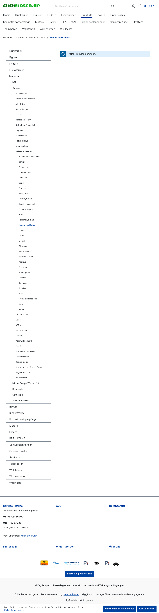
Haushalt (14, 76)
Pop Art (19, 346)
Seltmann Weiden (21, 400)
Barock (22, 162)
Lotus (18, 320)
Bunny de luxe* (23, 109)
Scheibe (22, 278)
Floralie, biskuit (25, 199)
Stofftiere (14, 457)
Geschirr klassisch (27, 204)
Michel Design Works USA (25, 383)
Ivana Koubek (22, 146)
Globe (21, 214)
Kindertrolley (16, 412)
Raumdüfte (17, 389)
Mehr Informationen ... (14, 610)
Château (19, 114)
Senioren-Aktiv (18, 451)
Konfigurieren (146, 608)
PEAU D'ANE (17, 438)
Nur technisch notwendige (119, 608)
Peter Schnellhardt (24, 341)
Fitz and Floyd (22, 141)
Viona (21, 309)
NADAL (19, 325)
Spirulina (22, 288)
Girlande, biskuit (26, 209)
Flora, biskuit (24, 193)
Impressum (10, 546)
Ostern (19, 335)
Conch (22, 183)
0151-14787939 (12, 522)
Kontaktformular (29, 535)
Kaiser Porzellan (24, 151)
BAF (14, 82)
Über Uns (114, 546)
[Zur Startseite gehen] (21, 5)
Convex (22, 188)
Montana (23, 241)
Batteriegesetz (61, 585)
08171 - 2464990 (13, 516)
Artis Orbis (20, 104)
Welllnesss (15, 482)
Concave (23, 178)
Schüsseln (17, 394)
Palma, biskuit (25, 251)
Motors (13, 425)
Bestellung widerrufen (79, 573)
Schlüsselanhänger (20, 444)
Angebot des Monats (25, 99)
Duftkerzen (16, 50)
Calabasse (23, 167)
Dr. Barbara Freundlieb (26, 125)
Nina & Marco (21, 330)
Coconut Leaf (25, 172)
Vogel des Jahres (24, 372)
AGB (58, 505)
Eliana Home (21, 135)
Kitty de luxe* (22, 314)
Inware (13, 406)
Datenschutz (117, 505)
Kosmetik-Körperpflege (22, 419)
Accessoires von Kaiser (29, 156)
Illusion (22, 230)
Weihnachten (21, 378)
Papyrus (22, 262)
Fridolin (13, 63)
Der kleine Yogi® (23, 120)
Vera (21, 304)
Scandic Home (22, 357)
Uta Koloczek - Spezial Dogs (29, 367)
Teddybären (16, 463)
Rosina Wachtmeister (25, 351)
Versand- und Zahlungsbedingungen (104, 585)
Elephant (19, 130)
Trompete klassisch (28, 299)
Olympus (23, 246)
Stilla (21, 293)
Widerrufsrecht (65, 546)
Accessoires (21, 93)
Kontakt (77, 585)
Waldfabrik (15, 470)
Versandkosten (71, 594)
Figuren (13, 57)
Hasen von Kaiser (27, 225)
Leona (21, 235)
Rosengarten (24, 272)
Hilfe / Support (43, 585)
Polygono (23, 267)
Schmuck (23, 283)
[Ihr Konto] (133, 6)
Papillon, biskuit (26, 256)
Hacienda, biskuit (26, 220)
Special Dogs (22, 362)
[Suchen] (112, 6)
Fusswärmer (16, 70)
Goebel (16, 88)
